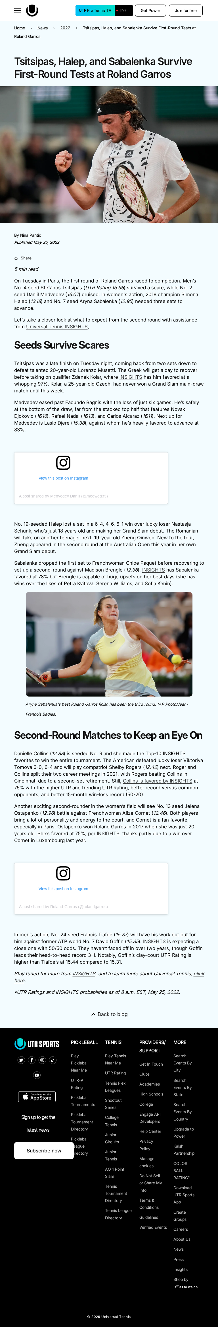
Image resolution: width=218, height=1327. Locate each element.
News (42, 27)
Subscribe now (44, 1151)
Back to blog (113, 1014)
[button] (17, 10)
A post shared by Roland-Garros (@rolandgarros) (63, 906)
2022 (65, 27)
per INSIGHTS (104, 833)
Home (19, 27)
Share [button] (26, 257)
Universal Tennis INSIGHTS (57, 326)
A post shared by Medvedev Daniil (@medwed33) (63, 496)
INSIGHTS (131, 377)
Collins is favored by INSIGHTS (157, 781)
